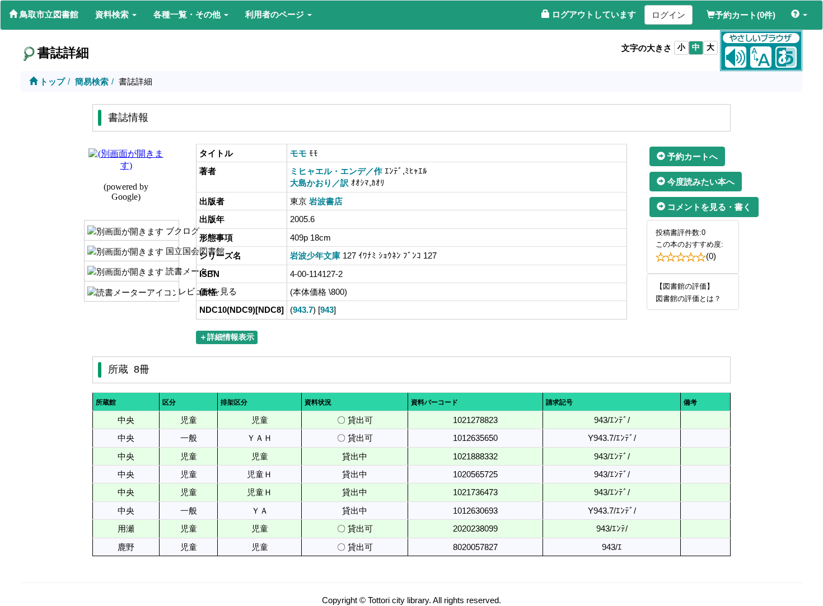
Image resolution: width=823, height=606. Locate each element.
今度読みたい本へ (700, 181)
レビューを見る (177, 291)
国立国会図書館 (171, 251)
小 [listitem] (681, 47)
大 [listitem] (710, 47)
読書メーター (171, 271)
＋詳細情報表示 (226, 337)
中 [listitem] (696, 47)
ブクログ (171, 231)
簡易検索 (92, 81)
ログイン (668, 15)
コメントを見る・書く (708, 207)
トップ (51, 81)
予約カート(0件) (745, 15)
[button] (116, 15)
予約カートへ (691, 156)
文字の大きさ (646, 48)
